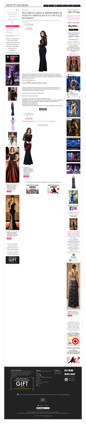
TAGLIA (75, 238)
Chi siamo (38, 378)
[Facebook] (65, 370)
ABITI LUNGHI (10, 28)
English (42, 405)
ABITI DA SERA (25, 9)
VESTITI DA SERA (17, 5)
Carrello (52, 5)
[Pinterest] (70, 370)
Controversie (39, 379)
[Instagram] (67, 370)
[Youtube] (72, 370)
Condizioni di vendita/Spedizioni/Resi (44, 377)
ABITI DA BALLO (10, 35)
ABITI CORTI (9, 30)
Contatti (59, 5)
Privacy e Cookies (40, 376)
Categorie (38, 373)
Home (46, 5)
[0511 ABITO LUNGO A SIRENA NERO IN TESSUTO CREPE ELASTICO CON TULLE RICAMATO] (43, 51)
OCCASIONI (9, 32)
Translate (47, 409)
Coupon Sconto (39, 383)
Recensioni (76, 5)
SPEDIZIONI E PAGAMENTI (42, 382)
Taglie (65, 5)
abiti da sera (52, 121)
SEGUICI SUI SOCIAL (73, 205)
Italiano (46, 405)
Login (70, 5)
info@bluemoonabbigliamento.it (62, 413)
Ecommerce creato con (43, 415)
